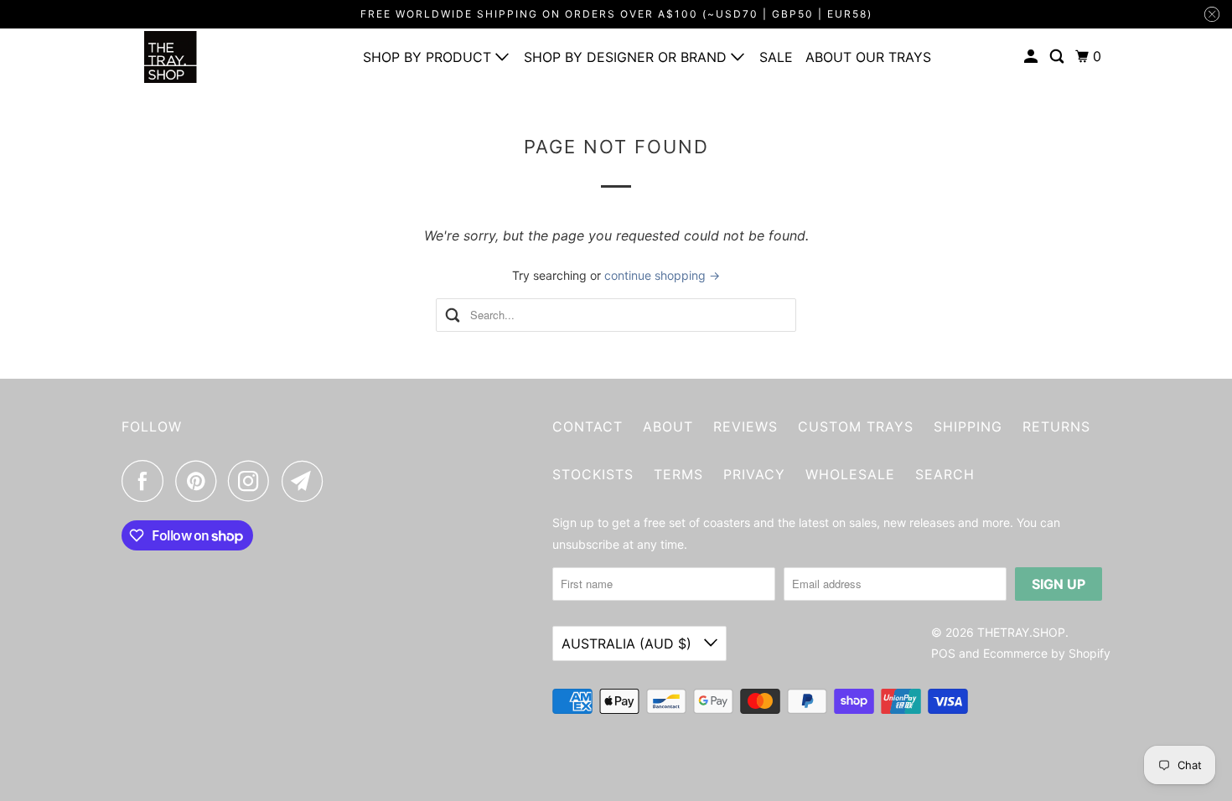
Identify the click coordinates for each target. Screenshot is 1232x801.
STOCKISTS (593, 474)
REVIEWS (745, 426)
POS (943, 653)
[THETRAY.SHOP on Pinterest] (200, 481)
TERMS (678, 474)
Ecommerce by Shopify (1046, 653)
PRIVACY (754, 474)
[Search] (1058, 56)
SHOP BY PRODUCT (429, 57)
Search (945, 474)
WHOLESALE (850, 474)
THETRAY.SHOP (1021, 632)
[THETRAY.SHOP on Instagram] (253, 481)
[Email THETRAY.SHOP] (307, 481)
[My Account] (1032, 56)
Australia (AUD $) (629, 643)
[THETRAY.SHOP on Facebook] (147, 481)
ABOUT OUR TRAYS (868, 57)
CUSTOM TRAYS (856, 426)
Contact (587, 426)
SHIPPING (968, 426)
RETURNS (1056, 426)
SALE (776, 57)
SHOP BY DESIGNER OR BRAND (627, 57)
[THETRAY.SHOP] (197, 57)
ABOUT (668, 426)
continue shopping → (662, 275)
